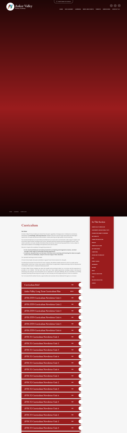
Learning (16, 211)
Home (10, 211)
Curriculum (23, 211)
